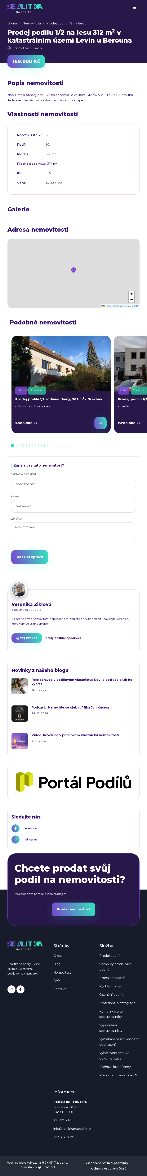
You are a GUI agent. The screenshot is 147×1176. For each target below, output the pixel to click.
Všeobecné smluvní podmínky (107, 1163)
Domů (12, 23)
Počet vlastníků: (30, 135)
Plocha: (23, 154)
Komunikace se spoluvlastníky (111, 1014)
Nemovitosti (32, 23)
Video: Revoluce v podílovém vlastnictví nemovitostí (75, 735)
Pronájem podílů (112, 978)
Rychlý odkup (110, 986)
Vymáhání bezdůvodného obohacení (119, 1042)
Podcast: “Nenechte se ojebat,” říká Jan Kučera (70, 707)
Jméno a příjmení (23, 474)
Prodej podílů (110, 956)
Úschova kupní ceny (115, 1067)
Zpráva (16, 518)
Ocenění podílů (111, 994)
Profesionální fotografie (117, 1003)
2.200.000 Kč (129, 423)
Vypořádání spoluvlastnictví (111, 1028)
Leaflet (107, 305)
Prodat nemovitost (73, 909)
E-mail (15, 496)
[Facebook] (20, 989)
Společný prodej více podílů (115, 966)
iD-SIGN (49, 1167)
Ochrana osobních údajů (109, 1168)
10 (67, 445)
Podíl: (21, 144)
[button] (73, 270)
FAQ (56, 981)
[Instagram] (11, 989)
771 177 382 (28, 638)
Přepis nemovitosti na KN (118, 1075)
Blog (57, 964)
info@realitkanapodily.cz (63, 638)
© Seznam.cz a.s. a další (126, 305)
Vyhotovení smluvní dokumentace (114, 1055)
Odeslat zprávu (29, 557)
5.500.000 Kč (26, 423)
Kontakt (59, 989)
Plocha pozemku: (31, 163)
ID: (19, 173)
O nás (57, 956)
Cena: (21, 182)
